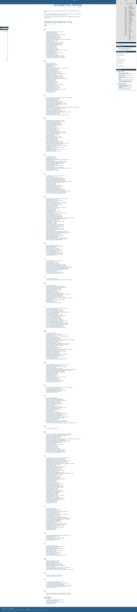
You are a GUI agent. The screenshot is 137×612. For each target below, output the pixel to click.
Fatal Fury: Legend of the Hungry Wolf (52, 179)
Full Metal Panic (48, 187)
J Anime (126, 16)
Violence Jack (48, 553)
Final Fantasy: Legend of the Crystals (52, 182)
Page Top (6, 31)
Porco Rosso (48, 412)
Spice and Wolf (48, 489)
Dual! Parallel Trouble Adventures (51, 149)
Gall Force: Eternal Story (50, 203)
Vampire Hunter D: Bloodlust (50, 546)
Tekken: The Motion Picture (50, 512)
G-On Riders (48, 199)
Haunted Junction (49, 248)
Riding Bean (48, 443)
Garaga (47, 205)
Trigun (47, 528)
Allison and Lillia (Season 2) (50, 44)
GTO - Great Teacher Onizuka (51, 200)
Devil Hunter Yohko (49, 133)
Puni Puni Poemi (49, 419)
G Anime (126, 13)
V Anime (126, 29)
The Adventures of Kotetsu (50, 36)
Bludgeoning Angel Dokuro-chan (51, 120)
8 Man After (48, 602)
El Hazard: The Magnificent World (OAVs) (52, 162)
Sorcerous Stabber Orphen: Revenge (52, 390)
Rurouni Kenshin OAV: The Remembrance (52, 452)
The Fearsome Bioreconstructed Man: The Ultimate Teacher (55, 535)
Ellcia (47, 166)
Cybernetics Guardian (49, 113)
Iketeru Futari (48, 263)
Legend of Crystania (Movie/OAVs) (51, 312)
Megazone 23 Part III (49, 348)
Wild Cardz (48, 566)
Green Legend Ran (49, 227)
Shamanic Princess (49, 471)
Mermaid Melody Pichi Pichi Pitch (51, 350)
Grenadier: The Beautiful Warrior (51, 228)
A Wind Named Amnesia (50, 31)
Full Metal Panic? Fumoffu (50, 188)
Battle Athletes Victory (49, 71)
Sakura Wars (48, 465)
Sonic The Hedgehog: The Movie (51, 483)
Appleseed (48, 51)
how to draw (130, 19)
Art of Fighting (48, 53)
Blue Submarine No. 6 (49, 86)
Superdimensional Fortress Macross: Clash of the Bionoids (55, 339)
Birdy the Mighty (48, 81)
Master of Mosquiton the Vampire (51, 345)
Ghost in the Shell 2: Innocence (51, 216)
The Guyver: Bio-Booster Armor (51, 239)
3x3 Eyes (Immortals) (49, 600)
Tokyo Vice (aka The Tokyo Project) (51, 525)
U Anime (126, 28)
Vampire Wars (48, 549)
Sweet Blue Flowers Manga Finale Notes (125, 86)
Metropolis (48, 352)
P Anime (126, 23)
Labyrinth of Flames (49, 309)
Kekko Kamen (48, 291)
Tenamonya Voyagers (49, 513)
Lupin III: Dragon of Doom (50, 318)
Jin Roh (47, 278)
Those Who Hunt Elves (50, 521)
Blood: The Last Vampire (50, 84)
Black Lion (48, 83)
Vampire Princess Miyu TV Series (51, 548)
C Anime (126, 9)
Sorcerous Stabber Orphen (50, 389)
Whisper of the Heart (49, 563)
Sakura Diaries (48, 464)
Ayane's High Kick (49, 54)
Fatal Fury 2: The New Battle (50, 177)
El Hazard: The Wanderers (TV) (51, 163)
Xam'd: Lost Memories (49, 576)
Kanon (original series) (49, 288)
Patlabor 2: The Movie (49, 398)
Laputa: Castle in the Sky (50, 310)
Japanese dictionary (131, 14)
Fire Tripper (48, 184)
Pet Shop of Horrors (49, 403)
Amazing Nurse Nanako (50, 45)
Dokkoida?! (48, 139)
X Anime (126, 31)
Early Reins (48, 156)
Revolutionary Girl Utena (50, 442)
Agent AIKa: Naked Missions (50, 37)
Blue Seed (48, 85)
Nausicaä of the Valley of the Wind (51, 366)
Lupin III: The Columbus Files (50, 321)
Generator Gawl (48, 208)
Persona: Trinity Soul (49, 402)
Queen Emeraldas (49, 428)
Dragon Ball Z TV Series (50, 144)
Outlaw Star (48, 392)
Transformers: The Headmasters (51, 527)
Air (46, 41)
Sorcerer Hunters (49, 484)
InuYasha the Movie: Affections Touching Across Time (54, 266)
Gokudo (47, 222)
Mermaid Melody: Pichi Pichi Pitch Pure (52, 351)
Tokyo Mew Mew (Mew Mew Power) (51, 524)
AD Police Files (48, 32)
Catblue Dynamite (49, 100)
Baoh (47, 66)
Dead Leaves (48, 127)
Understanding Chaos (49, 536)
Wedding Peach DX (49, 562)
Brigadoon (47, 88)
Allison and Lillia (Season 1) (50, 43)
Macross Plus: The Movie (50, 338)
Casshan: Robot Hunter (50, 99)
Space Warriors (48, 488)
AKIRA (47, 33)
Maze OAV (48, 346)
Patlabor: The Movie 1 (49, 399)
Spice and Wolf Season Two (50, 490)
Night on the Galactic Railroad (51, 372)
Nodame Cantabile (49, 378)
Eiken (47, 160)
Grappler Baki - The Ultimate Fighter (52, 225)
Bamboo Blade (48, 65)
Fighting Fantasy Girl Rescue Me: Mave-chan (53, 441)
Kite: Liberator (48, 301)
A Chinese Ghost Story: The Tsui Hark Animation (53, 97)
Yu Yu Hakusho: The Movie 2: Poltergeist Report (53, 585)
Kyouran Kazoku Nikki (49, 302)
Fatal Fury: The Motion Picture (51, 178)
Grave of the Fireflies (49, 226)
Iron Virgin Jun (48, 271)
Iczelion (47, 261)
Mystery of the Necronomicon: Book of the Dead (53, 358)
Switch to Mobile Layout (5, 29)
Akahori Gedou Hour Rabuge (50, 42)
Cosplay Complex (49, 105)
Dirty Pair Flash (48, 138)
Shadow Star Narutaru (49, 381)
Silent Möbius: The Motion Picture (51, 474)
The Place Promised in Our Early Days (52, 420)
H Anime (126, 14)
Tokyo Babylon (48, 522)
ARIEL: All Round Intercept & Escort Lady (52, 34)
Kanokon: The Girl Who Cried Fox (51, 286)
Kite (47, 300)
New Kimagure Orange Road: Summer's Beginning (54, 370)
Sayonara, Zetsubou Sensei (50, 467)
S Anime (126, 26)
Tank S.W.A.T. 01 (49, 510)
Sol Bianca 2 (48, 481)
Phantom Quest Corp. (49, 404)
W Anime (125, 30)
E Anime (126, 11)
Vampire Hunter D (49, 545)
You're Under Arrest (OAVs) (50, 582)
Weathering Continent (49, 560)
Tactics (47, 508)
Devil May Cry (48, 134)
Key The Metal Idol (49, 292)
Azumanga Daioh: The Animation (51, 55)
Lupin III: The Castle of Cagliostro (51, 324)
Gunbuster (48, 230)
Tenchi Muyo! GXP (49, 516)
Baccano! (47, 64)
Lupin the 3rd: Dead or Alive (50, 317)
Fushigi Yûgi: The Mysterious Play (51, 190)
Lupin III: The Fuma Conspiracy (51, 325)
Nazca (47, 367)
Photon (47, 405)
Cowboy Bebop (48, 106)
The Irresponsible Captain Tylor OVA (52, 273)
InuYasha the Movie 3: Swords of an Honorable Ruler (54, 268)
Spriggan (47, 493)
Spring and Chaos (49, 494)
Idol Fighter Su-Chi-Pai (49, 262)
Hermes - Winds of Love (50, 253)
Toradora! (47, 526)
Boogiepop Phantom (49, 87)
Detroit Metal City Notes (123, 88)
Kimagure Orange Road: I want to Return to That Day (54, 297)
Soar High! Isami (49, 479)
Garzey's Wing (48, 206)
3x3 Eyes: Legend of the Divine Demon (52, 601)
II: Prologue (48, 603)
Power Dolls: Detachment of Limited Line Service (54, 413)
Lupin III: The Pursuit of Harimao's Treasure (53, 320)
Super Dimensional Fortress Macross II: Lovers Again (54, 336)
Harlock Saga (48, 247)
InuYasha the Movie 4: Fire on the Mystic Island (53, 269)
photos (130, 30)
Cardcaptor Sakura (49, 98)
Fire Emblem (48, 183)
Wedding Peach (48, 561)
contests (130, 29)
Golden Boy (48, 223)
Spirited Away (48, 492)
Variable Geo (48, 551)
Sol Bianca (48, 480)
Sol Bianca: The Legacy (50, 482)
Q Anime (126, 24)
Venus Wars (48, 552)
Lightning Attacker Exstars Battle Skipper (52, 73)
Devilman (47, 135)
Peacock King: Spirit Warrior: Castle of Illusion (53, 400)
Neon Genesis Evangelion (50, 368)
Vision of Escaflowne (49, 554)
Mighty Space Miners (49, 353)
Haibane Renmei (48, 245)
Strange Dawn (48, 496)
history (130, 36)
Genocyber (48, 209)
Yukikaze (47, 587)
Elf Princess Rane (49, 164)
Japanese (130, 18)
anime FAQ (130, 12)
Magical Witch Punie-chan (50, 342)
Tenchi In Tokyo (48, 515)
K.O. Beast (48, 285)
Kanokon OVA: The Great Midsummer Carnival (53, 287)
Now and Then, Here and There (51, 380)
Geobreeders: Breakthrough (50, 211)
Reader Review (58, 39)
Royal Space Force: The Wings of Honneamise (53, 567)
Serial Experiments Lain (50, 468)
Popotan (47, 411)
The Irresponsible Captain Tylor (51, 272)
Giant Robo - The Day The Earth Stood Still (53, 218)
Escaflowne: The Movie (50, 167)
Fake (47, 176)
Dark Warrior (48, 126)
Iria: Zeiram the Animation (50, 270)
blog (129, 28)
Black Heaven (48, 82)
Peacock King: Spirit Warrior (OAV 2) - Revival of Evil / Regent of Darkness (58, 422)
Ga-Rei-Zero (48, 201)
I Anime (126, 15)
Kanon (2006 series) (49, 289)
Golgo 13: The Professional (50, 224)
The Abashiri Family (49, 35)
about (129, 35)
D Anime (126, 10)
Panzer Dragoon (48, 397)
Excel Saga (48, 169)
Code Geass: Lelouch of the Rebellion (52, 103)
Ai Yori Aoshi (48, 40)
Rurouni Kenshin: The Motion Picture (52, 450)
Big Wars (47, 79)
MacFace (130, 32)
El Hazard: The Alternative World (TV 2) (52, 161)
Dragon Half (48, 146)
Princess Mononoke (49, 414)
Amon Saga (48, 46)
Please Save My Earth (49, 408)
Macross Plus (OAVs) (49, 337)
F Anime (126, 12)
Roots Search (48, 445)
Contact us (12, 608)
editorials (130, 23)
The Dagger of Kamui (49, 124)
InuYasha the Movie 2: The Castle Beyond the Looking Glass (55, 267)
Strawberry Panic (49, 497)
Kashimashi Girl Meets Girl (50, 290)
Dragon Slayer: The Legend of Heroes (52, 147)
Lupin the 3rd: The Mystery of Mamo (52, 326)
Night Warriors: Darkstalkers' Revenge (52, 371)
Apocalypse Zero (49, 50)
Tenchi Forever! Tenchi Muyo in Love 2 (52, 514)
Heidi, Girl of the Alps (49, 250)
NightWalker (48, 373)
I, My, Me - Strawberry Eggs (50, 260)
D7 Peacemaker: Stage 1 (50, 123)
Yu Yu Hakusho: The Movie (50, 584)
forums (130, 27)
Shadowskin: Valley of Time (50, 469)
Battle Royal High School (50, 72)
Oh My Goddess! (49, 388)
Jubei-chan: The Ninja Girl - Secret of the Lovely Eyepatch (55, 279)
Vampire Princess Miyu (50, 547)
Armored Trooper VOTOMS (50, 52)
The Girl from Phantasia (50, 219)
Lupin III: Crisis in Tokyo (50, 316)
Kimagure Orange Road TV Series (51, 296)
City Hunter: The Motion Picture (51, 102)
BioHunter (47, 80)
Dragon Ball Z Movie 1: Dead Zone (51, 145)
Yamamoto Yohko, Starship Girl (51, 581)
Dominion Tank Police (49, 140)
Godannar (47, 220)
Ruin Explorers (48, 447)
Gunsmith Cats (48, 236)
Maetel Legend (48, 341)
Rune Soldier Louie (49, 448)
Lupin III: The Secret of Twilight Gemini (52, 327)
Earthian (47, 157)
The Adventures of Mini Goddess (51, 56)
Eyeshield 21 (48, 170)
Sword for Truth (48, 501)
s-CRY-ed (47, 502)
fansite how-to (131, 20)
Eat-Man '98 (48, 158)
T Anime (126, 27)
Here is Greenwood (49, 252)
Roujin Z (47, 446)
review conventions (131, 37)
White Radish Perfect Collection (51, 564)
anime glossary (131, 13)
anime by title (131, 7)
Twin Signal (48, 529)
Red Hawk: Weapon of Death (50, 439)
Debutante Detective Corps (50, 128)
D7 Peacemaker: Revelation (50, 122)
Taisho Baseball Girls (49, 509)
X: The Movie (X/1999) (49, 575)
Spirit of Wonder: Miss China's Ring (51, 491)
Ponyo (47, 410)
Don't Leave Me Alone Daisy (50, 141)
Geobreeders (48, 210)
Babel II (47, 63)
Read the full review (120, 65)
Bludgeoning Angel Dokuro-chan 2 (51, 121)
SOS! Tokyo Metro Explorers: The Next (52, 458)
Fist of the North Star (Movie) (50, 185)
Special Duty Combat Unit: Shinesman (52, 472)
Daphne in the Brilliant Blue (50, 125)
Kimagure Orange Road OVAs (51, 295)
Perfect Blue (48, 401)
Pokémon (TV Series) (49, 409)
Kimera (47, 298)
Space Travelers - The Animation (51, 487)
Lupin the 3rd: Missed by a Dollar (51, 319)
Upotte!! (47, 537)
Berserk (47, 74)
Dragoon (47, 148)
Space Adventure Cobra (50, 486)
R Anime (126, 25)
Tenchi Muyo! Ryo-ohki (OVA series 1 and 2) (53, 517)
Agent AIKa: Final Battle (50, 38)
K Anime (126, 17)
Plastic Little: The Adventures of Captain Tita (53, 407)
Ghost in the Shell (49, 215)
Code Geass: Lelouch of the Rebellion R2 (52, 104)
